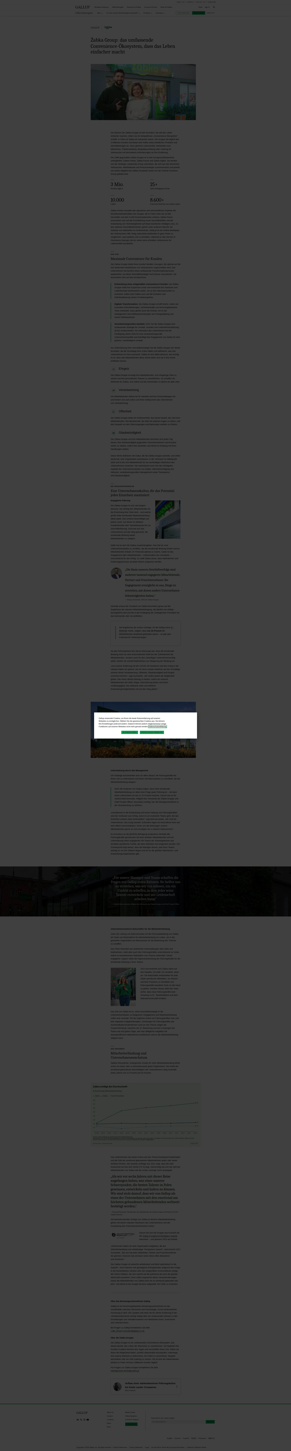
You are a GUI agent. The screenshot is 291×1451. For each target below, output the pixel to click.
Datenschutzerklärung (157, 727)
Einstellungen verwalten (151, 732)
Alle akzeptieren (130, 732)
